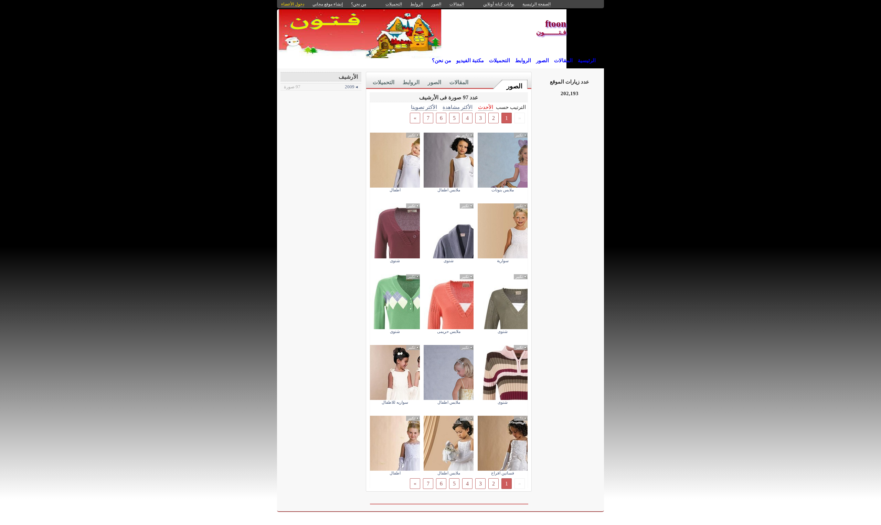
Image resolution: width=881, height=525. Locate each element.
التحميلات (499, 60)
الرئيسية (587, 60)
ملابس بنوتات (502, 190)
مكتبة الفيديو (470, 60)
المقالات (563, 60)
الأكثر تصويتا (424, 107)
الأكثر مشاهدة (458, 107)
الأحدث (485, 107)
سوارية (503, 260)
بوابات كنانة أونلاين (498, 4)
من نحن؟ (441, 60)
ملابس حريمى (448, 331)
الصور (542, 60)
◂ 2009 (321, 86)
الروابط (523, 60)
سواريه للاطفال (395, 402)
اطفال (395, 190)
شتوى (449, 260)
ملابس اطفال (448, 190)
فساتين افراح (502, 473)
